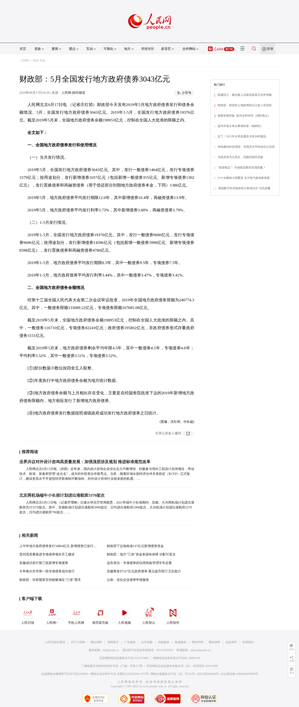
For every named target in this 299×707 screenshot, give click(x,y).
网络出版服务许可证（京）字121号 (173, 673)
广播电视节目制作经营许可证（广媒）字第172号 (112, 666)
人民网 (24, 60)
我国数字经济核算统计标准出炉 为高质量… (245, 188)
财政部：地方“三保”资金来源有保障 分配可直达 (141, 554)
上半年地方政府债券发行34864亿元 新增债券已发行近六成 (61, 546)
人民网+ (52, 622)
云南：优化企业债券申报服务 (128, 579)
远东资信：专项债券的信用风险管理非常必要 (139, 563)
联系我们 (248, 642)
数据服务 (180, 642)
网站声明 (197, 642)
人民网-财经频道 (73, 92)
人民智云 (148, 622)
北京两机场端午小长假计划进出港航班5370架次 (62, 495)
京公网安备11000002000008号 (239, 673)
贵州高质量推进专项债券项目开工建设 (47, 554)
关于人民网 (78, 642)
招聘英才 (113, 642)
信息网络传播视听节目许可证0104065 (64, 673)
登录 (270, 48)
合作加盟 (147, 642)
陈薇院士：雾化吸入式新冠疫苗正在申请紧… (246, 94)
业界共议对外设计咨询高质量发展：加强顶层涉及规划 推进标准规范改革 (85, 461)
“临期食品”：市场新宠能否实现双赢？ (242, 167)
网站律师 (214, 642)
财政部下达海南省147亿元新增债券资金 (135, 546)
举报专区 (147, 48)
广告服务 (130, 642)
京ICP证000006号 (208, 673)
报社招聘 (96, 642)
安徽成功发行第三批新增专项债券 (43, 563)
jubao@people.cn (201, 650)
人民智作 (172, 622)
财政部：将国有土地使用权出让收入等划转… (246, 105)
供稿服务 (163, 642)
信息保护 (231, 642)
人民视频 (124, 622)
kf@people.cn (111, 650)
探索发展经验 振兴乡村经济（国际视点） (244, 115)
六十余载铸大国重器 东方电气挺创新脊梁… (245, 177)
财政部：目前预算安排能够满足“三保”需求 (50, 579)
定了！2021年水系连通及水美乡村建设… (243, 136)
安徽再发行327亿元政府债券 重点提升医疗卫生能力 (144, 571)
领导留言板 (100, 622)
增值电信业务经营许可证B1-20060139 (176, 658)
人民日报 (27, 622)
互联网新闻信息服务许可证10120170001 (124, 658)
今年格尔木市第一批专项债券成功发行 (47, 571)
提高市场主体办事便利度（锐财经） (240, 126)
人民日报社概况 (55, 642)
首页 (23, 48)
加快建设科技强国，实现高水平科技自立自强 (246, 146)
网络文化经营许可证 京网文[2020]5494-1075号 (119, 673)
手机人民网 (76, 622)
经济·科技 (39, 60)
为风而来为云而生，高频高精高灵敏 (240, 157)
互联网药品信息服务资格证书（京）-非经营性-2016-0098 (182, 666)
